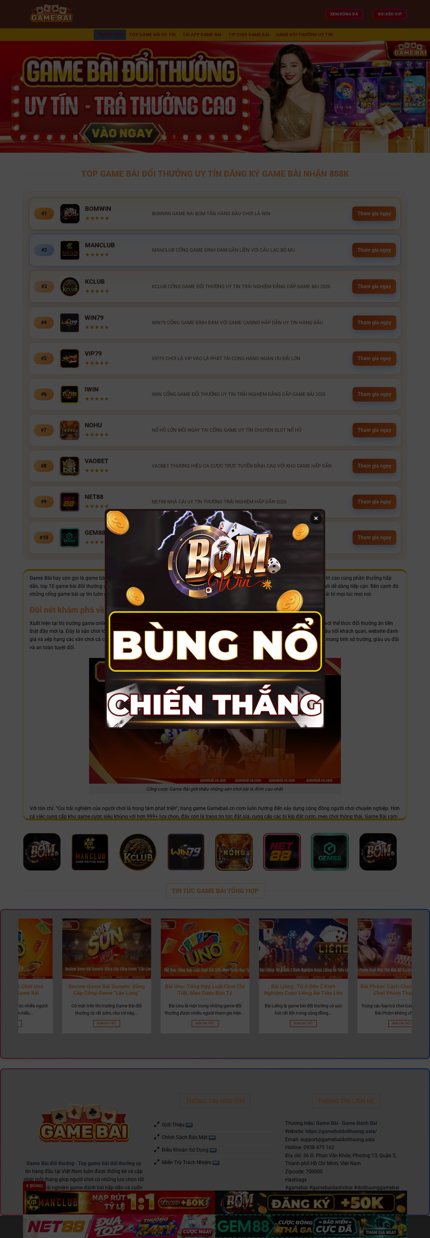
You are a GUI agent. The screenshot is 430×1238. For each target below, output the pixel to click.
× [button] (316, 518)
